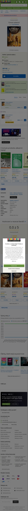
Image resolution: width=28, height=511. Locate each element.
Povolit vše (14, 265)
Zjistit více (14, 261)
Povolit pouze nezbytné (14, 268)
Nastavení (14, 270)
